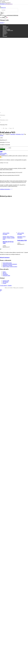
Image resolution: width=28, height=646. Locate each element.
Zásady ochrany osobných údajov (10, 266)
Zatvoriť (2, 22)
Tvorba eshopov (3, 285)
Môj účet (5, 273)
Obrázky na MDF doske (8, 30)
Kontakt (3, 1)
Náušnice (5, 31)
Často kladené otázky (7, 262)
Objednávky (5, 274)
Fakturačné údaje (6, 275)
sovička (1, 135)
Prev (5, 128)
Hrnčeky (4, 33)
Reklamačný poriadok (7, 265)
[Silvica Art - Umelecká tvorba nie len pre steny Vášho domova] (3, 7)
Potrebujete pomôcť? (6, 2)
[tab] (14, 154)
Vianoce (4, 25)
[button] (0, 291)
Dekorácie (5, 28)
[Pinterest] (2, 151)
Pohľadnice (5, 32)
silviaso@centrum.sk (4, 257)
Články (4, 271)
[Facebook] (0, 151)
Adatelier (10, 285)
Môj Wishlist (5, 282)
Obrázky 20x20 (6, 236)
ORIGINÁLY (5, 26)
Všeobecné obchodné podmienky (10, 264)
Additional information (5, 189)
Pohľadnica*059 (22, 240)
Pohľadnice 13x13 (4, 120)
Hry (3, 35)
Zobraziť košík (6, 280)
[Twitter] (1, 151)
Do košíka (3, 149)
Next (11, 128)
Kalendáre (5, 36)
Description (2, 154)
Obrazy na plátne (6, 29)
